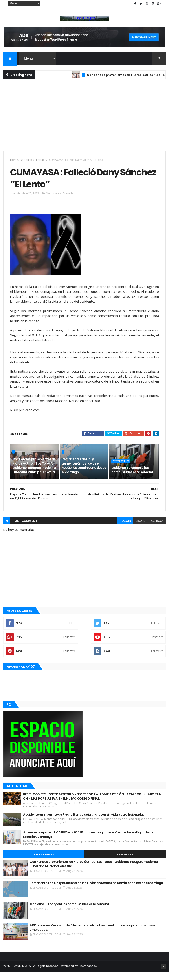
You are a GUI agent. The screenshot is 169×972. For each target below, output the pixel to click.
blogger (125, 521)
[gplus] (158, 4)
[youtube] (147, 4)
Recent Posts (44, 854)
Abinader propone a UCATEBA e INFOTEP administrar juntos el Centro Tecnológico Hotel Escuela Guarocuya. (88, 834)
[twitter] (141, 4)
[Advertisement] (84, 114)
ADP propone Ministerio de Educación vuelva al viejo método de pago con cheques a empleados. (93, 927)
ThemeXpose (88, 966)
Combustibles (120, 461)
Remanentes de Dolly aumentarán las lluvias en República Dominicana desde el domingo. (84, 465)
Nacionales (27, 160)
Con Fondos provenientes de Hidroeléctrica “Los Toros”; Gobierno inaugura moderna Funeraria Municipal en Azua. (34, 465)
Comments (125, 854)
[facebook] (135, 4)
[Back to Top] (163, 966)
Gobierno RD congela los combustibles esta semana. (132, 469)
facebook (156, 521)
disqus (140, 521)
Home (14, 160)
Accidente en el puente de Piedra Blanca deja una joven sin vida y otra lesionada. (83, 814)
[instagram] (153, 4)
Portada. (41, 160)
